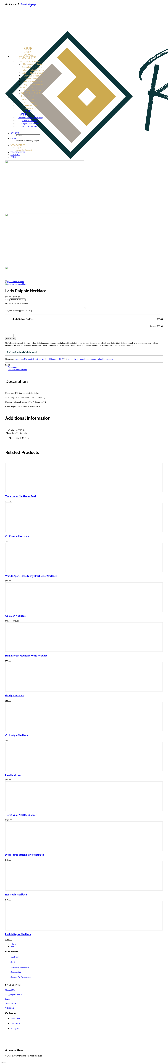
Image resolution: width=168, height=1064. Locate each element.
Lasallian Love (13, 775)
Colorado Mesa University (33, 73)
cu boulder (91, 359)
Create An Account (25, 15)
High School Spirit (30, 87)
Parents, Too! (30, 108)
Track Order (16, 18)
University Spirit (30, 61)
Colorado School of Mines (33, 70)
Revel (27, 113)
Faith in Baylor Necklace (18, 934)
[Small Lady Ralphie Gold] (14, 281)
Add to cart (10, 338)
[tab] (86, 367)
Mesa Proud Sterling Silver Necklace (24, 854)
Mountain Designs (30, 102)
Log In (19, 13)
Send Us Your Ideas (30, 126)
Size (7, 299)
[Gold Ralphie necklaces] (44, 265)
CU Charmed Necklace (17, 536)
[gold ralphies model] (11, 279)
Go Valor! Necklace (15, 615)
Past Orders (15, 1018)
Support (14, 20)
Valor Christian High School (32, 93)
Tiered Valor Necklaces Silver (20, 814)
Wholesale (9, 1008)
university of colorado (77, 359)
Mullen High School (32, 90)
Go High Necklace (14, 695)
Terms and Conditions (19, 967)
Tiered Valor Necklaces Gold (20, 496)
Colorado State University (33, 67)
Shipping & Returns (13, 994)
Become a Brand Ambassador (30, 118)
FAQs (13, 23)
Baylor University (32, 79)
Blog (12, 962)
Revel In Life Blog (30, 120)
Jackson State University (33, 81)
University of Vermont (32, 76)
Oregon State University (33, 84)
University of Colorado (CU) (51, 359)
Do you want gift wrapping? (17, 303)
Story (28, 50)
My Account (16, 10)
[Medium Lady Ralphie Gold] (16, 284)
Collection (28, 98)
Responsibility (16, 972)
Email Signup (28, 4)
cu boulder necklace (105, 359)
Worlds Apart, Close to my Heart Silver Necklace (31, 575)
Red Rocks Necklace (16, 894)
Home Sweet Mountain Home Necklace (26, 655)
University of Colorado (32, 64)
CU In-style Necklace (16, 735)
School (27, 57)
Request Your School (30, 123)
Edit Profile (15, 1023)
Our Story (14, 957)
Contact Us (10, 990)
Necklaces (19, 359)
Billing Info (15, 1028)
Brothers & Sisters (30, 105)
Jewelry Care (10, 1003)
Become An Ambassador (20, 977)
